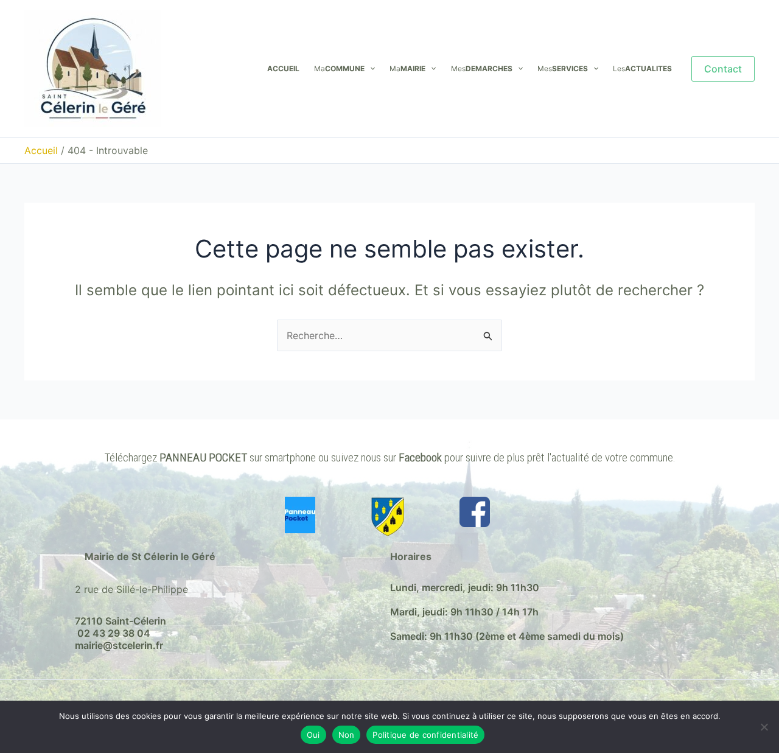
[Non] (764, 727)
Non (346, 735)
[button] (370, 68)
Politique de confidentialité (425, 735)
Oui (313, 735)
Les (642, 68)
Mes (481, 68)
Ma (339, 68)
